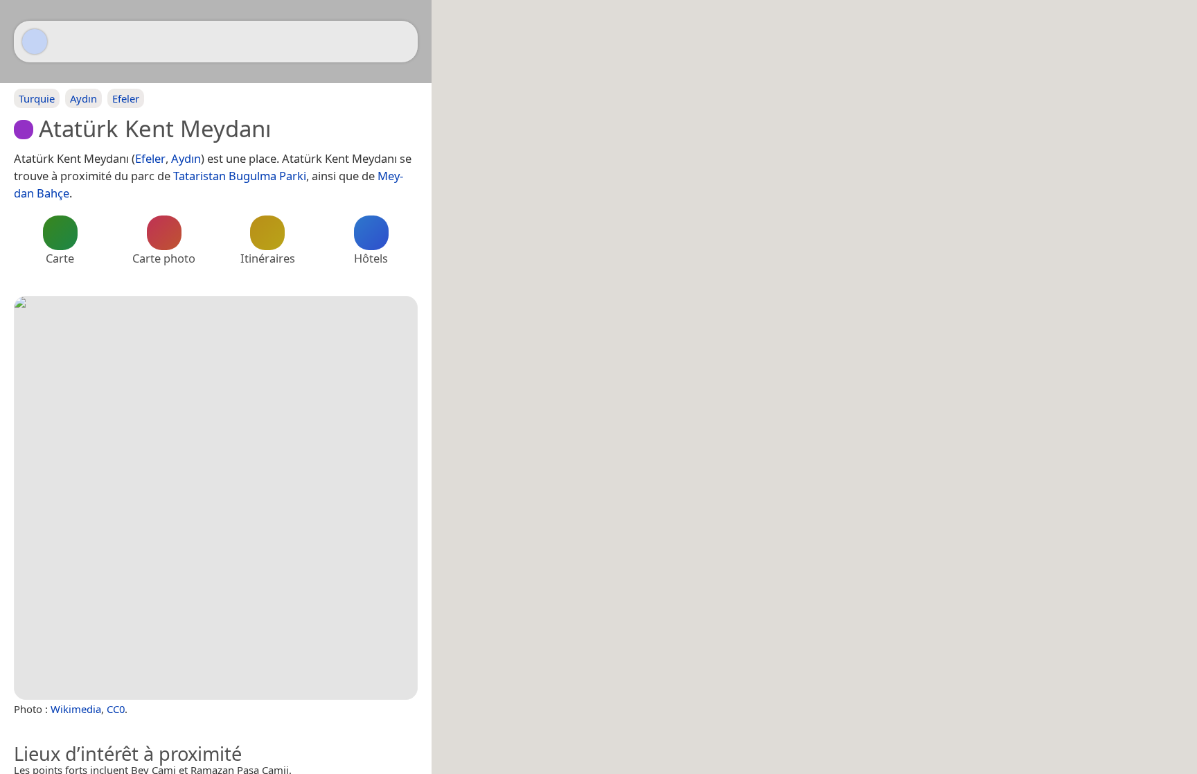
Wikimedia (76, 709)
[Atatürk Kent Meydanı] (216, 498)
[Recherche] (400, 41)
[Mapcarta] (34, 41)
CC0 (116, 709)
